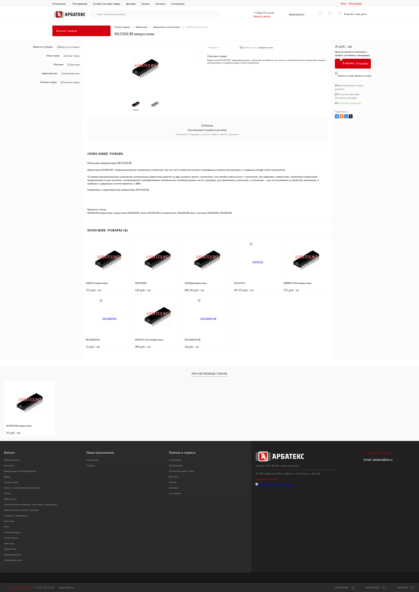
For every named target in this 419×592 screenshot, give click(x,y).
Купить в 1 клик (363, 75)
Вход (343, 3)
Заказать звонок (261, 16)
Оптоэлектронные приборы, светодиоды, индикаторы (30, 504)
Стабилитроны (11, 538)
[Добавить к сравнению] (199, 55)
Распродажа (92, 460)
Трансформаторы (12, 554)
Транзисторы (10, 549)
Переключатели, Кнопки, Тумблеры (21, 510)
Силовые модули (12, 532)
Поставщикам (80, 3)
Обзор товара (53, 56)
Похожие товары (48, 82)
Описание (58, 64)
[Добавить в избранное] (199, 48)
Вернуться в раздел (43, 47)
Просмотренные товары (209, 373)
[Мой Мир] (346, 116)
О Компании (59, 3)
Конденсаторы (11, 482)
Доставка (131, 3)
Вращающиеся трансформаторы (20, 471)
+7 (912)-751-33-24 (44, 587)
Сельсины (9, 465)
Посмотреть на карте (266, 479)
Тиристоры (9, 543)
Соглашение (178, 3)
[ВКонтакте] (337, 116)
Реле (6, 527)
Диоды (7, 476)
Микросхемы (10, 499)
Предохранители (12, 460)
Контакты (160, 3)
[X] (351, 116)
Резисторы (9, 521)
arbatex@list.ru (382, 459)
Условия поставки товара (106, 3)
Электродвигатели (13, 560)
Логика (7, 493)
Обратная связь (18, 587)
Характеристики (49, 73)
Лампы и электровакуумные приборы (22, 488)
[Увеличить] (145, 68)
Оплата (146, 3)
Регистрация (355, 3)
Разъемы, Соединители (15, 515)
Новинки (90, 465)
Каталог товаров (66, 30)
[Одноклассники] (341, 116)
